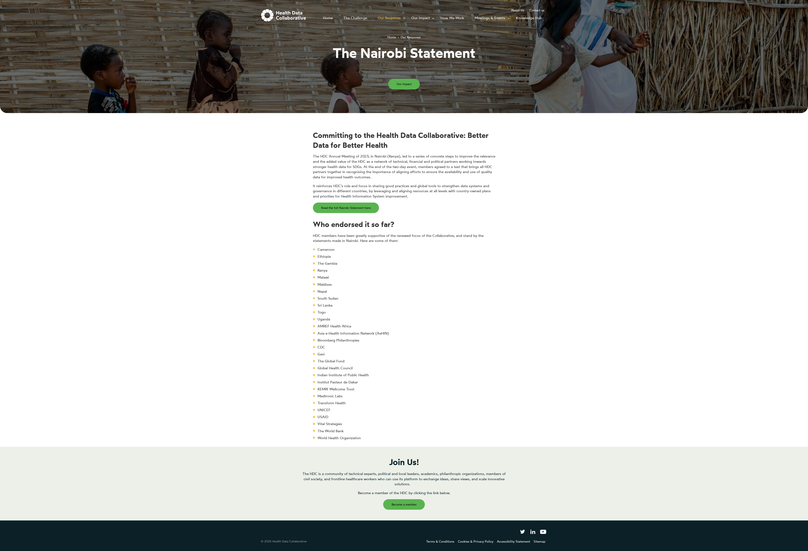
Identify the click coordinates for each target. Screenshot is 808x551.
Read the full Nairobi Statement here (346, 207)
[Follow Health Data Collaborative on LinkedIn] (533, 531)
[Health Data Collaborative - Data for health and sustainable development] (283, 15)
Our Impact (404, 84)
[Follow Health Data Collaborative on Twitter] (522, 531)
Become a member (404, 504)
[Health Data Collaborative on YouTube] (543, 531)
